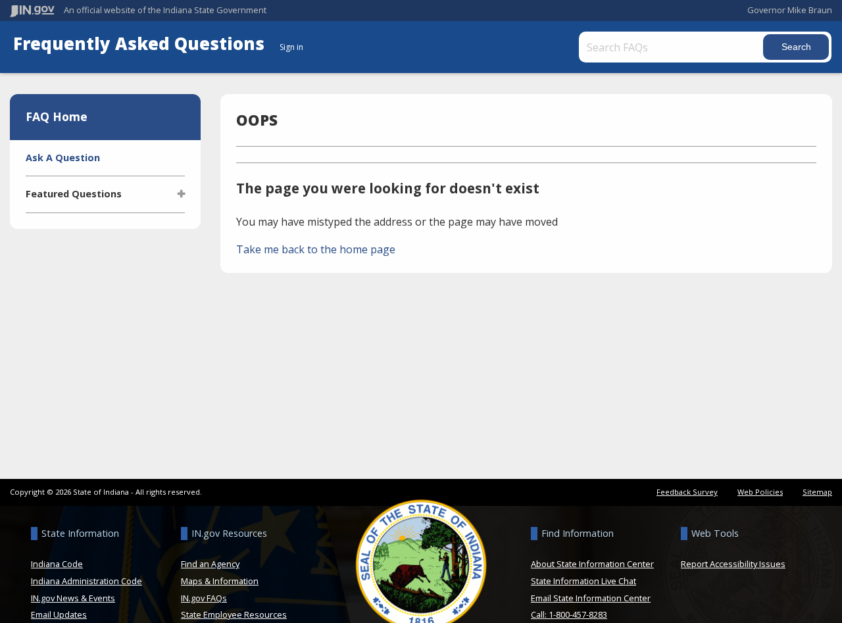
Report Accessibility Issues (733, 564)
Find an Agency (210, 564)
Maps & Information (220, 581)
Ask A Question (63, 157)
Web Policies (760, 492)
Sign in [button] (291, 47)
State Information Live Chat (583, 581)
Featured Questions (74, 193)
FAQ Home (56, 116)
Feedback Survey (687, 492)
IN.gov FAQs (204, 598)
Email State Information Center (591, 598)
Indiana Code (57, 564)
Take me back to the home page (315, 249)
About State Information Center (592, 564)
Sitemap (817, 492)
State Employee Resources (234, 614)
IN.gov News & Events (73, 598)
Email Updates (59, 614)
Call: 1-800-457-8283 (569, 614)
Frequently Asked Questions (141, 43)
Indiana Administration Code (86, 581)
